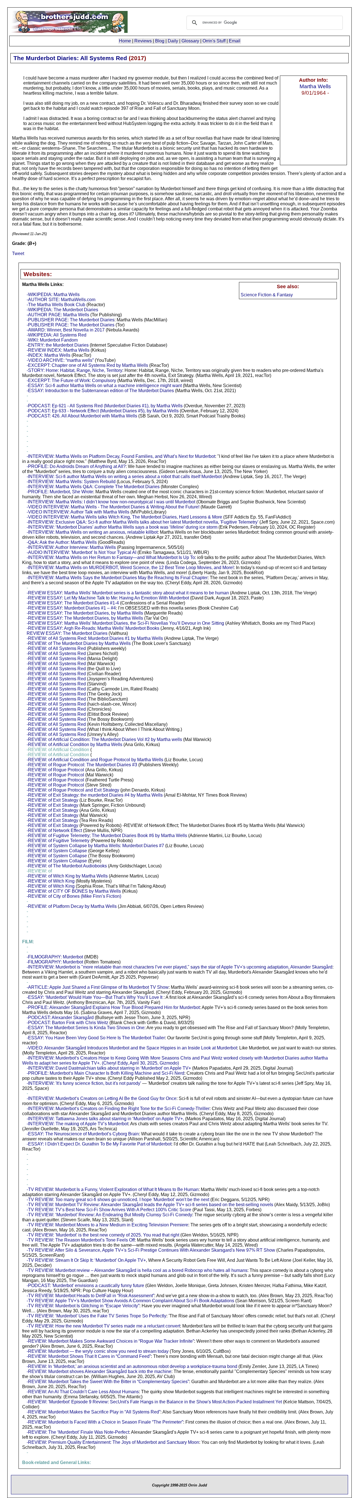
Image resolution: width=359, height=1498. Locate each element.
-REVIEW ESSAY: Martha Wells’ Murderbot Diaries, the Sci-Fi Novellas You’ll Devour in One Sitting (125, 623)
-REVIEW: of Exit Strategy (52, 800)
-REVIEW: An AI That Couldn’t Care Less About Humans (83, 1391)
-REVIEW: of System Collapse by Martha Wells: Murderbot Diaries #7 (95, 845)
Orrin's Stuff (213, 40)
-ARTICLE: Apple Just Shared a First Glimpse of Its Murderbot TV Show (98, 987)
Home (125, 40)
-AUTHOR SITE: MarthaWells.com (61, 299)
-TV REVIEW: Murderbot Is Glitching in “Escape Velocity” (83, 1305)
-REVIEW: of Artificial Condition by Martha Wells (74, 744)
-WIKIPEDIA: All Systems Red (56, 335)
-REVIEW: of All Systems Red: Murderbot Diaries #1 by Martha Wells (95, 638)
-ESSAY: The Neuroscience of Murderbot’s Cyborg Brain (83, 1133)
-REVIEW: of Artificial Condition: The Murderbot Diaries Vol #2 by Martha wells (104, 739)
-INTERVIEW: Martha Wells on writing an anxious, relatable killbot (92, 532)
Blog (159, 40)
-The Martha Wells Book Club (56, 304)
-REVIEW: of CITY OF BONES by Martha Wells (74, 891)
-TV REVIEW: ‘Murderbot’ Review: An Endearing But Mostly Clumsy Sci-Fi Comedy (109, 1214)
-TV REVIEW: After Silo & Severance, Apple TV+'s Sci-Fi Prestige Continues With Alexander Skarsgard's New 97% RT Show (151, 1250)
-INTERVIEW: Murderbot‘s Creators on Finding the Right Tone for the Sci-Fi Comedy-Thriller (118, 1108)
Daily (173, 40)
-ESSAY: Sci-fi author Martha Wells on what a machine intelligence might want (104, 385)
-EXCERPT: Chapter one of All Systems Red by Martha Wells (87, 365)
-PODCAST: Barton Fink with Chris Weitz (67, 1022)
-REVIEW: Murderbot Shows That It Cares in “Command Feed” (89, 1356)
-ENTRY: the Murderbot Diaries (58, 345)
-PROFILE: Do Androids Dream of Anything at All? (76, 466)
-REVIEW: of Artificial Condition (58, 749)
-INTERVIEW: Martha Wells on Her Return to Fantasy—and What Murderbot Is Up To (111, 557)
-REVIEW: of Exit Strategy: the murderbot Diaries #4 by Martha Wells (95, 795)
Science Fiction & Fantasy (267, 294)
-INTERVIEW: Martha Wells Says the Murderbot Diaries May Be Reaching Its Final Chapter (117, 577)
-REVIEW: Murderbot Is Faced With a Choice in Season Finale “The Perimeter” (105, 1422)
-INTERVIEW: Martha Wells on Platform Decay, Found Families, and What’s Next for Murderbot (121, 456)
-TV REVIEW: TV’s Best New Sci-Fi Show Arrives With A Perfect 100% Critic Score (109, 1209)
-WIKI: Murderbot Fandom (52, 340)
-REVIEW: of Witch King (51, 881)
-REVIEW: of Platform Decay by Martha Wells (72, 906)
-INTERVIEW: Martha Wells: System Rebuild (71, 481)
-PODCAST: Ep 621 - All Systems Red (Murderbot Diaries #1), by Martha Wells (105, 405)
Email (234, 40)
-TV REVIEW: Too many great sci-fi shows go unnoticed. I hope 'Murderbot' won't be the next (118, 1199)
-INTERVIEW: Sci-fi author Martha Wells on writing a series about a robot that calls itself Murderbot (124, 476)
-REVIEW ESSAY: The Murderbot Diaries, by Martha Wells (85, 613)
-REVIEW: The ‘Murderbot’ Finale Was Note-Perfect (78, 1432)
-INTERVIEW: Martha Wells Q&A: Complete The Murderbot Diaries (93, 486)
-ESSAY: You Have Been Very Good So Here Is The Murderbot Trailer (96, 1037)
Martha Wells (315, 86)
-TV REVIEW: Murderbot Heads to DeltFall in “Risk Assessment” (90, 1295)
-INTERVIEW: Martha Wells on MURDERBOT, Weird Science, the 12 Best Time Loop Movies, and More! (130, 567)
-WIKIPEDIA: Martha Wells (53, 294)
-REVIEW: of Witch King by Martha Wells (67, 876)
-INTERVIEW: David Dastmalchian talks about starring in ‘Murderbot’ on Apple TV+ (109, 1068)
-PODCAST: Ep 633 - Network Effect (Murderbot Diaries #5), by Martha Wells (103, 410)
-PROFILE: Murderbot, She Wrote (60, 491)
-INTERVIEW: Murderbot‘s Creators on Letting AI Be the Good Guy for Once (101, 1098)
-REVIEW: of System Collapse (57, 850)
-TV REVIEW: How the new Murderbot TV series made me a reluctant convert (103, 1326)
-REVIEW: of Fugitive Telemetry (58, 840)
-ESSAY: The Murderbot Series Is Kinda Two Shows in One (85, 1027)
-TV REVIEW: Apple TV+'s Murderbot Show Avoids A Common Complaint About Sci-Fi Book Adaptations (130, 1300)
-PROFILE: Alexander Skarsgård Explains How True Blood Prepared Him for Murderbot (113, 1007)
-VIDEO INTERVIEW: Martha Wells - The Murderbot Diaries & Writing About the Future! (113, 506)
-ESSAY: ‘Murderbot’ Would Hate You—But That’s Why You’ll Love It (94, 997)
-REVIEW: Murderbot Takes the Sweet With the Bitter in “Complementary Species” (108, 1381)
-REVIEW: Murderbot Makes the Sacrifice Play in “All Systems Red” (93, 1412)
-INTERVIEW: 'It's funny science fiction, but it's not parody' (84, 1083)
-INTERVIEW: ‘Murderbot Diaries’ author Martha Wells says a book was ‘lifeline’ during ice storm (122, 527)
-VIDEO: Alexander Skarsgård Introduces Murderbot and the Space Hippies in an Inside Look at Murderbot (132, 1047)
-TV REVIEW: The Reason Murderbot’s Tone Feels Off (81, 1240)
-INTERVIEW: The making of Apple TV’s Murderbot (77, 1123)
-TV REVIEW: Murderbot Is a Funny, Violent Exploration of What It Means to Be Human (113, 1189)
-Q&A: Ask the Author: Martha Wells (62, 542)
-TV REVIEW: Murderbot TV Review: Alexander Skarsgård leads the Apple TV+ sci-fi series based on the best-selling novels (150, 1204)
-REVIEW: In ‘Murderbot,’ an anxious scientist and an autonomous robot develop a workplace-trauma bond (132, 1366)
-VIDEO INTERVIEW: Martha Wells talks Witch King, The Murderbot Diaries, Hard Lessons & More (124, 517)
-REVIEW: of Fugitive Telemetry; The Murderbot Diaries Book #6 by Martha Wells (107, 835)
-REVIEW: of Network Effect (54, 830)
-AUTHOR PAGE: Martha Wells (58, 314)
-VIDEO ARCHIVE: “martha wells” (60, 360)
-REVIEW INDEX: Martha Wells (58, 350)
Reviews (143, 40)
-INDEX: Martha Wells (48, 355)
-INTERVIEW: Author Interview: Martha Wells (71, 547)
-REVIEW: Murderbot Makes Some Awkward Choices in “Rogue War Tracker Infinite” (110, 1341)
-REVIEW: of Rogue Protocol (55, 769)
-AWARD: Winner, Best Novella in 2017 (66, 330)
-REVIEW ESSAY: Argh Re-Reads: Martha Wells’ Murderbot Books (93, 628)
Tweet (18, 253)
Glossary (190, 40)
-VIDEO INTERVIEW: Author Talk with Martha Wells (78, 512)
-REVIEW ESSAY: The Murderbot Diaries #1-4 (73, 603)
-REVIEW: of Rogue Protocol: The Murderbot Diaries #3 (82, 764)
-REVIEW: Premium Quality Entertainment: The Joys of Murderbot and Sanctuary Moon (113, 1442)
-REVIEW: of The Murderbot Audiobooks (67, 865)
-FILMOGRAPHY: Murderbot (55, 956)
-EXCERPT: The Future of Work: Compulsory (71, 380)
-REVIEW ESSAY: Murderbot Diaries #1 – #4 (71, 608)
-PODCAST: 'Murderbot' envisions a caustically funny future (85, 1285)
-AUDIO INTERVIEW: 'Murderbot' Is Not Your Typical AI (81, 552)
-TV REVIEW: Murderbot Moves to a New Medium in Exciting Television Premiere (107, 1224)
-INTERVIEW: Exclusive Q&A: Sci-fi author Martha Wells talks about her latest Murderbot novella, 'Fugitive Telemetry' (142, 522)
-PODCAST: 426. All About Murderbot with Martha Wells (82, 415)
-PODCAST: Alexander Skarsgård (60, 1017)
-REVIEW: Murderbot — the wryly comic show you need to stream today (98, 1351)
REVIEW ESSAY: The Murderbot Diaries (67, 633)
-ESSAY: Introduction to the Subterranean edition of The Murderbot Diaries (100, 390)
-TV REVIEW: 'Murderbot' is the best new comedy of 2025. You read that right (103, 1235)
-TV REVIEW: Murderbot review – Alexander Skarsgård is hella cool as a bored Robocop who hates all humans (137, 1270)
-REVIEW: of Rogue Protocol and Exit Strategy (73, 790)
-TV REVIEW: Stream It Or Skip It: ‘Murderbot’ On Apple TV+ (86, 1260)
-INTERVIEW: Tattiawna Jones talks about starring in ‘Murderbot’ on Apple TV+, (105, 1118)
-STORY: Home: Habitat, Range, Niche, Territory (74, 370)
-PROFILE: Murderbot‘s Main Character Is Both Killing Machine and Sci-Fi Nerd (105, 1073)
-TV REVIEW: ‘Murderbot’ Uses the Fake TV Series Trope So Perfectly (96, 1315)
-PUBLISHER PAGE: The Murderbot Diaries (70, 319)
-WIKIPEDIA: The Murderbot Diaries (62, 309)
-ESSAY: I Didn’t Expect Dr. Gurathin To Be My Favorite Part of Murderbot (99, 1144)
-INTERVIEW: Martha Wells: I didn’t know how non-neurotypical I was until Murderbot (111, 501)
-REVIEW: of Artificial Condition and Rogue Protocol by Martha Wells (95, 759)
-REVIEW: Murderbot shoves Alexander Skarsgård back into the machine (99, 1371)
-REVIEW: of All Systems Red (56, 648)
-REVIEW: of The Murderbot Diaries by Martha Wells (79, 643)
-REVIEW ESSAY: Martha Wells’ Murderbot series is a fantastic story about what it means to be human (128, 592)
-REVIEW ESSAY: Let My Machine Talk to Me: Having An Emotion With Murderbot (108, 597)
